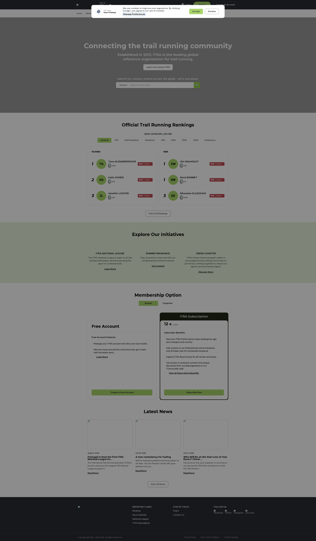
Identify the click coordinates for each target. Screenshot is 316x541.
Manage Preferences (134, 14)
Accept (196, 11)
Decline (212, 11)
